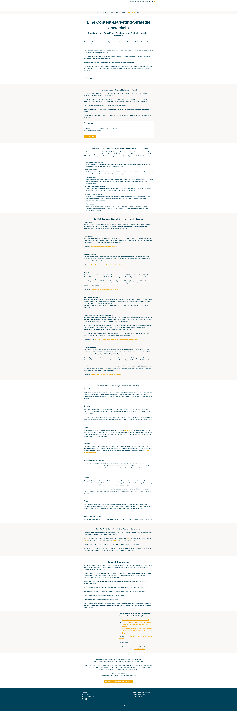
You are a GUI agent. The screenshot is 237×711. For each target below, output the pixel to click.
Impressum (84, 692)
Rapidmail (116, 540)
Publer (86, 540)
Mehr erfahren (90, 136)
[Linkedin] (150, 2)
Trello (128, 538)
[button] (155, 1)
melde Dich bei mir (139, 649)
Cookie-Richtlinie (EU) (87, 696)
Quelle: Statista (128, 430)
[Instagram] (152, 2)
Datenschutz (85, 694)
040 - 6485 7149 (133, 1)
